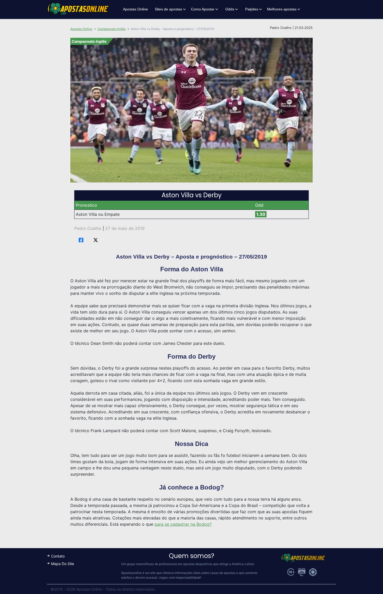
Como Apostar (202, 9)
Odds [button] (229, 9)
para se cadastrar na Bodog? (183, 524)
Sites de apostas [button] (168, 9)
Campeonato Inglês (111, 29)
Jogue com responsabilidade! (180, 577)
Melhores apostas (281, 9)
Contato (58, 556)
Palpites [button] (251, 9)
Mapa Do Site (62, 563)
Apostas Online (135, 9)
